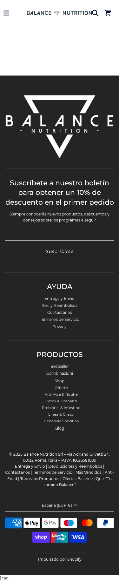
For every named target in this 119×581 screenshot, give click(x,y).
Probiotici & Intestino (61, 408)
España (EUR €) (57, 505)
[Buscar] (95, 13)
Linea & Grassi (61, 414)
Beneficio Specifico (61, 421)
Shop (59, 381)
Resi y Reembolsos (59, 305)
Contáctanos (59, 312)
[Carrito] (108, 13)
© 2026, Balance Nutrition (59, 553)
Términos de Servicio (59, 319)
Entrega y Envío (59, 298)
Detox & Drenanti (61, 401)
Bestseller (59, 366)
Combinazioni (59, 373)
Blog (59, 428)
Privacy (59, 326)
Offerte (61, 388)
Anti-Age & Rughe (61, 394)
